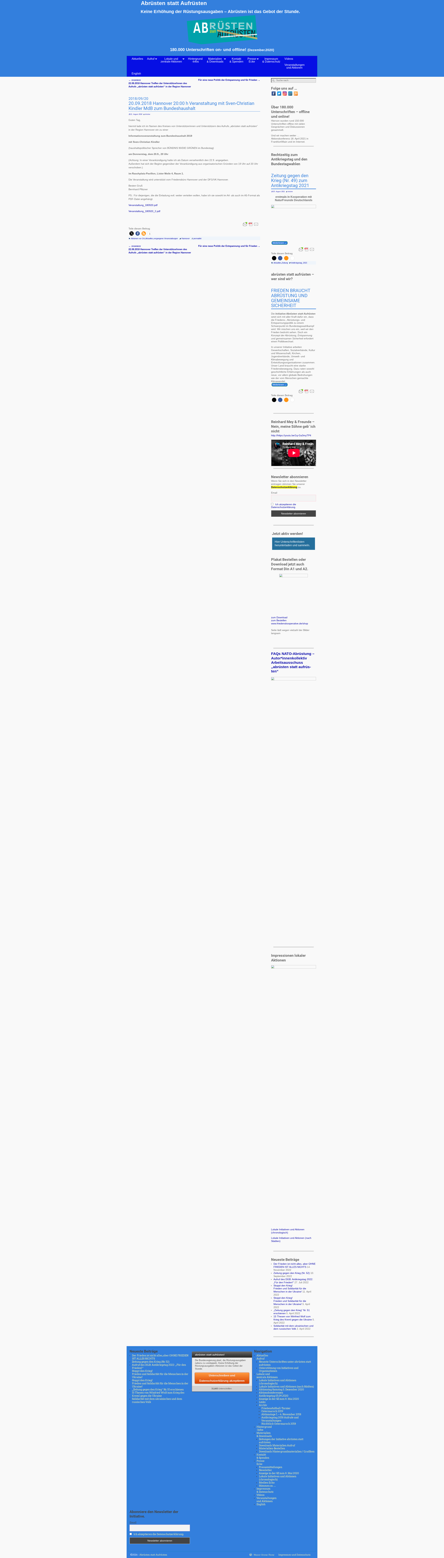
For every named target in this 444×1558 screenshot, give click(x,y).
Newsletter (265, 1470)
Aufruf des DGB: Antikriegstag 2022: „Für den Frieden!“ (293, 1281)
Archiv (263, 1405)
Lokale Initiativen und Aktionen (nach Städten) (286, 1386)
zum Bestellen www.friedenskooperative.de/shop (289, 622)
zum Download (279, 617)
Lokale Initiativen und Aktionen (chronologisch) (287, 1231)
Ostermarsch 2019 (272, 1411)
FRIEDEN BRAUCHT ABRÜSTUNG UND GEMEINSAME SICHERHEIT (290, 298)
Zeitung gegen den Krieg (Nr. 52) (292, 1273)
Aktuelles (137, 58)
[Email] (290, 93)
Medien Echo (267, 1482)
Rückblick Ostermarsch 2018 (278, 1423)
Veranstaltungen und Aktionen (294, 66)
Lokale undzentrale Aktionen (171, 60)
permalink (197, 238)
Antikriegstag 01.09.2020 (273, 1395)
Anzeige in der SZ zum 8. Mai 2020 (279, 1399)
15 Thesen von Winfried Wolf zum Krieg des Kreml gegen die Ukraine (293, 1318)
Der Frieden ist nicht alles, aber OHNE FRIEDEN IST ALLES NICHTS (294, 1265)
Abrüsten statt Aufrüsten (174, 3)
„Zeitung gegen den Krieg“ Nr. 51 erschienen (158, 1389)
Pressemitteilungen (270, 1467)
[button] (131, 233)
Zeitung (285, 263)
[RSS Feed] (296, 93)
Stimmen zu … (267, 1485)
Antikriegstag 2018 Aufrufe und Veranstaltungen (280, 1419)
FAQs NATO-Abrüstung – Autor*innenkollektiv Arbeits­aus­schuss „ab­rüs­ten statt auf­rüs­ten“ (292, 662)
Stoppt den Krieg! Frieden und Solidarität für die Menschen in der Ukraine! (290, 1288)
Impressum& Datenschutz (271, 60)
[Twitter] (279, 93)
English (136, 73)
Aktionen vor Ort (138, 238)
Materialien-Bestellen (272, 1448)
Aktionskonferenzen (271, 1392)
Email (274, 492)
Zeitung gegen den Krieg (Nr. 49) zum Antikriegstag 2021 (290, 180)
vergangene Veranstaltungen (165, 238)
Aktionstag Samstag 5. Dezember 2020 (281, 1389)
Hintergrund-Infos (195, 60)
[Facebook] (273, 93)
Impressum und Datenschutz (294, 1554)
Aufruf (150, 58)
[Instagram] (285, 93)
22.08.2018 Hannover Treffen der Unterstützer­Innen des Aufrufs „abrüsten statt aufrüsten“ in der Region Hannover (160, 83)
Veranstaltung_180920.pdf (143, 205)
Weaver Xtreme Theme (264, 1554)
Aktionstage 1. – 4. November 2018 (281, 1414)
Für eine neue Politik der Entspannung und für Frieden (229, 80)
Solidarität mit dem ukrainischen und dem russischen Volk (293, 1327)
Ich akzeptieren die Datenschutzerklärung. (283, 506)
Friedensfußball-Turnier (276, 1408)
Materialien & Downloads (215, 60)
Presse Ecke (251, 60)
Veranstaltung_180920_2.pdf (144, 211)
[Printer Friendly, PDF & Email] (250, 224)
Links (262, 1402)
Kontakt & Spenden (236, 60)
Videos (288, 58)
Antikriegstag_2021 (299, 263)
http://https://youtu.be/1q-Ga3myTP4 (291, 435)
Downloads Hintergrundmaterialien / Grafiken (286, 1451)
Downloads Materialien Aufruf (277, 1445)
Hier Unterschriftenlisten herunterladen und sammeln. (292, 543)
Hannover (185, 238)
